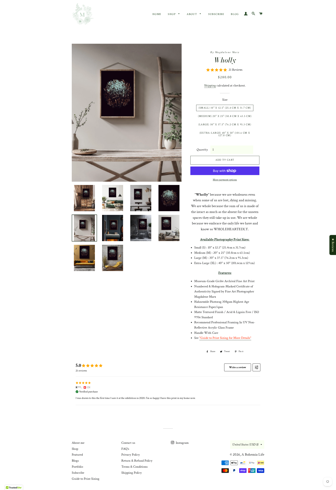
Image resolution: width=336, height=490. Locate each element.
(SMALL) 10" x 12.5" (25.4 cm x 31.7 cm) (225, 108)
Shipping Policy (131, 473)
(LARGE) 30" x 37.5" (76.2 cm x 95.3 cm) (224, 124)
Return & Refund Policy (136, 461)
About (192, 14)
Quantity (202, 149)
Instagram (182, 443)
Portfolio (77, 467)
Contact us (128, 443)
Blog (235, 14)
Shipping (210, 85)
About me (78, 443)
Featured (77, 455)
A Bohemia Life (253, 454)
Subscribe (216, 14)
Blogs (75, 461)
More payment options (225, 179)
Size (225, 100)
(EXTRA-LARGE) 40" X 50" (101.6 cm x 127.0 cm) (225, 134)
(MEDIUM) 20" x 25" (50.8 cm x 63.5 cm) (225, 116)
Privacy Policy (130, 455)
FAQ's (125, 449)
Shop (172, 14)
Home (156, 14)
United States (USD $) (245, 444)
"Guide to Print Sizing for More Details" (225, 338)
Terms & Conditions (134, 467)
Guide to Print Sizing (85, 479)
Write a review (237, 367)
